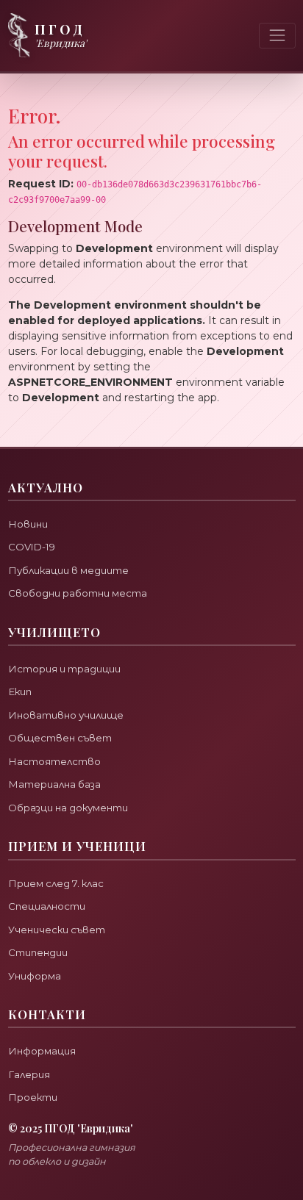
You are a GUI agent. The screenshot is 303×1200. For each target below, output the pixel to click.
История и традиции (64, 669)
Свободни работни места (77, 593)
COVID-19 (31, 547)
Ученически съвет (56, 929)
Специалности (46, 906)
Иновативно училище (66, 715)
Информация (42, 1051)
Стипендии (38, 952)
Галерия (29, 1074)
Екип (20, 691)
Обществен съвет (60, 738)
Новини (28, 524)
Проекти (32, 1097)
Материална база (54, 784)
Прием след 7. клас (56, 883)
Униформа (34, 976)
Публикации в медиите (68, 570)
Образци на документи (68, 807)
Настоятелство (54, 761)
